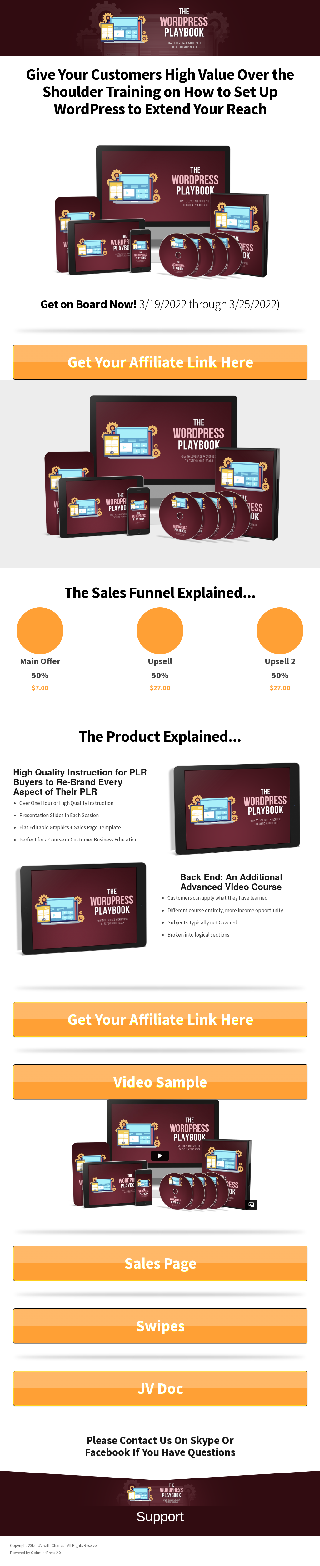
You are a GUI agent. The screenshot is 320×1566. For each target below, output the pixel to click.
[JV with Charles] (160, 28)
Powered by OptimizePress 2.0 (35, 1552)
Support (160, 1516)
